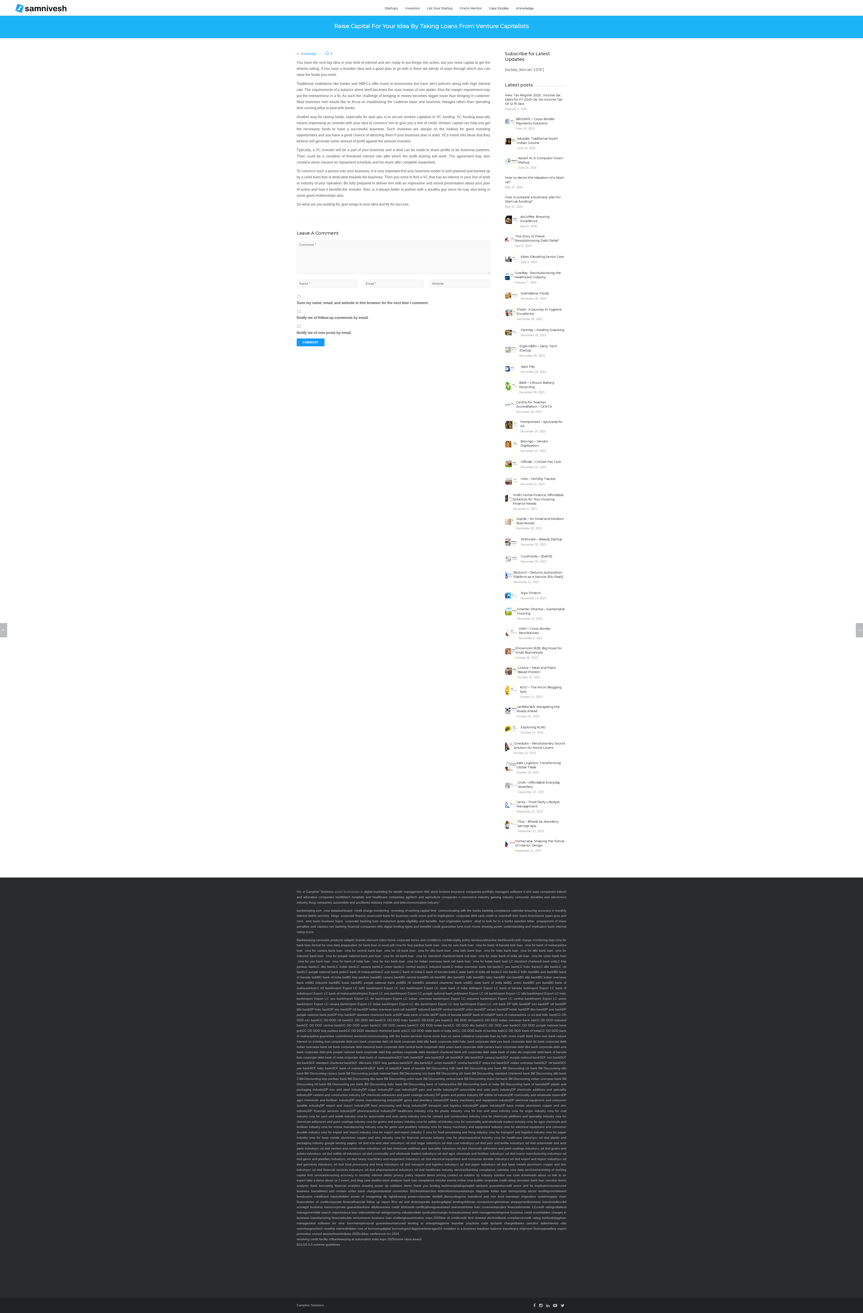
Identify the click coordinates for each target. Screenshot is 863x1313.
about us (543, 1175)
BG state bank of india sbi (487, 982)
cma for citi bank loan (400, 950)
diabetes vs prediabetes (451, 1269)
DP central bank (449, 1009)
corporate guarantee (347, 1207)
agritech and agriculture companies (431, 897)
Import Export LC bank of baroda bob (501, 988)
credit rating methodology (541, 1218)
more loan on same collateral (453, 1036)
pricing (440, 1175)
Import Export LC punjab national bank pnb (428, 993)
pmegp (438, 1223)
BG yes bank (539, 982)
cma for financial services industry (418, 1137)
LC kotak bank (345, 966)
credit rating (545, 1207)
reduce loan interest (355, 1212)
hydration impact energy (339, 1253)
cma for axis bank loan (457, 945)
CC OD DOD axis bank (499, 1025)
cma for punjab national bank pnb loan (353, 956)
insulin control (478, 1253)
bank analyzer (392, 1180)
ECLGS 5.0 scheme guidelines (318, 1244)
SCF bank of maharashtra (350, 1068)
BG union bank (518, 982)
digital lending (453, 1202)
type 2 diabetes (397, 1253)
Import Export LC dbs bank (408, 1004)
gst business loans (318, 1207)
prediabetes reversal (373, 1274)
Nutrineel (300, 1253)
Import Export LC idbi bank (515, 993)
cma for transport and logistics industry (516, 1132)
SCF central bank (462, 1063)
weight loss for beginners (380, 1269)
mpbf (420, 1191)
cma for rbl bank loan (398, 956)
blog (359, 1180)
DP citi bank (553, 1004)
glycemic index (519, 1264)
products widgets (342, 940)
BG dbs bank (451, 977)
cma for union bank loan (548, 956)
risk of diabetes (340, 1259)
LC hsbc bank (528, 966)
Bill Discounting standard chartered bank (500, 1073)
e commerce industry (473, 897)
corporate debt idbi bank (419, 1041)
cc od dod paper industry (474, 1164)
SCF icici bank (550, 1057)
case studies (372, 1180)
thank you (420, 1185)
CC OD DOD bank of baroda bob (479, 1030)
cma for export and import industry (345, 1132)
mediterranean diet (493, 1264)
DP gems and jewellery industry (421, 1100)
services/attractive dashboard (491, 940)
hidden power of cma (356, 1196)
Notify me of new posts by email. (324, 333)
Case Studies (499, 8)
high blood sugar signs (332, 1269)
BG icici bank (510, 977)
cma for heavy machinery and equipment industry (466, 1127)
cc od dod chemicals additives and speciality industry (415, 1148)
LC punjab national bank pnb (324, 972)
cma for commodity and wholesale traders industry (489, 1121)
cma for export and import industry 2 (398, 1132)
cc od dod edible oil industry (338, 1153)
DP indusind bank (425, 1009)
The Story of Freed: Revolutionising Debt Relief (536, 238)
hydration (325, 1253)
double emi (350, 1218)
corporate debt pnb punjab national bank (333, 1052)
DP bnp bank (342, 1015)
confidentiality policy (455, 940)
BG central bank (412, 977)
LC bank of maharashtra (362, 972)
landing (434, 1185)
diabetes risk (438, 1253)
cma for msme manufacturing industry (348, 1127)
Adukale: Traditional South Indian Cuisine (537, 141)
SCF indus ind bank (489, 1063)
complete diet (404, 1264)
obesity (331, 1259)
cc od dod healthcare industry (431, 1170)
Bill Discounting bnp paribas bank (322, 1079)
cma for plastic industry (444, 1111)
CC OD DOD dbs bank (466, 1025)
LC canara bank (367, 966)
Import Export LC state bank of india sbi (443, 988)
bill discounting (449, 1196)
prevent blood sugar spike (493, 1269)
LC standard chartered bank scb (532, 961)
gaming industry (502, 897)
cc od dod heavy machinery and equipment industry (380, 1159)
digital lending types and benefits (407, 926)
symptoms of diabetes (548, 1253)
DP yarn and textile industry (433, 1089)
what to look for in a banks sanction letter (504, 921)
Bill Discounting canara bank (324, 1073)
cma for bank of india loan (351, 961)
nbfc (427, 891)
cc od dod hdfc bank (541, 1015)
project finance (507, 1207)
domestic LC (527, 1207)
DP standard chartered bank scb (374, 1015)
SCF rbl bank (550, 1063)
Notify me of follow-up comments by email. (333, 318)
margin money (448, 1212)
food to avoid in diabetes (443, 1264)
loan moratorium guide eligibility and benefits (404, 921)
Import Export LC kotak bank (368, 1004)
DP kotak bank (514, 1009)
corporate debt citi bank (384, 1041)
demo (407, 1185)
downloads (528, 1175)
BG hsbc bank (490, 977)
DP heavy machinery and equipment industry (477, 1100)
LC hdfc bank (525, 972)
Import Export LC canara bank (325, 1004)
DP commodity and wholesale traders (535, 1095)
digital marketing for (378, 891)
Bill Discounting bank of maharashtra (429, 1084)
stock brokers (440, 891)
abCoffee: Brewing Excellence (534, 219)
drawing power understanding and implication (514, 926)
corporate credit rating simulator (506, 1180)
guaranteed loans (446, 1207)
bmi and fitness (378, 1259)
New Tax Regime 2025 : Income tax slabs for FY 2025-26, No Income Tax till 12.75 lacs (533, 99)
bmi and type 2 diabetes (463, 1253)
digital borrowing (394, 1228)
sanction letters (435, 1191)
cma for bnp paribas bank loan (417, 945)
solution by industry (477, 1175)
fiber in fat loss (544, 1264)
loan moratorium (481, 1202)
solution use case (506, 1175)
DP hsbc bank (319, 1009)
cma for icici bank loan (388, 961)
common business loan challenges (383, 1218)
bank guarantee (492, 1185)
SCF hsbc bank (321, 1068)
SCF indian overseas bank (522, 1063)
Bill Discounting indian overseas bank (534, 1079)
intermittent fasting (348, 1269)
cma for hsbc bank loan (501, 950)
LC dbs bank (325, 966)
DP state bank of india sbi (416, 1015)
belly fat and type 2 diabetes (514, 1269)
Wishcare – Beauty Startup (541, 539)
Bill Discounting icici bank (416, 1073)
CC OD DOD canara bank (396, 1025)
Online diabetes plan (368, 1264)
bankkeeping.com (309, 910)
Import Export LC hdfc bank (352, 988)
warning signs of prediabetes (307, 1280)
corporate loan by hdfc (490, 1036)
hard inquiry (331, 1196)
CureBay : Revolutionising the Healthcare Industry (537, 275)
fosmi (337, 1234)
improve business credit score (519, 1212)
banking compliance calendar (503, 910)
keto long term (385, 1253)
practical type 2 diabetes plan (430, 1269)
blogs (335, 915)
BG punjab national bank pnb (379, 982)
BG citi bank (433, 977)
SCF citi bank (447, 1057)
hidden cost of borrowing (364, 1228)
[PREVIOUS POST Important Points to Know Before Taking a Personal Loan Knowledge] (3, 630)
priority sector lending (533, 1191)
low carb (300, 1264)
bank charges (505, 1223)
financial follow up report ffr (373, 1202)
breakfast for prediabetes (313, 1269)
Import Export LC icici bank (393, 988)
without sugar (361, 1253)
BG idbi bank (528, 977)
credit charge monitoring (371, 910)
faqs (551, 940)
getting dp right (383, 1196)
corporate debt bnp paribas (383, 1052)
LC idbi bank (548, 966)
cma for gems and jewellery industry (403, 1127)
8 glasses (371, 1253)
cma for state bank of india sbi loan (504, 956)
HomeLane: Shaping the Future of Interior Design (540, 843)
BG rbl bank (411, 982)
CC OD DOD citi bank (333, 1020)
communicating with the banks (459, 910)
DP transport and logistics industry (448, 1105)
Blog (306, 1253)
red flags (412, 1228)
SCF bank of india (382, 1068)
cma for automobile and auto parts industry (387, 1116)
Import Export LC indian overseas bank (411, 998)
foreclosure (455, 1191)
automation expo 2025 (424, 1218)
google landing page (339, 1143)
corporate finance (353, 915)
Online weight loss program (387, 1264)
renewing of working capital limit (413, 910)
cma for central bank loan (363, 950)
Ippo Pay (528, 367)
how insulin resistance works (472, 1269)
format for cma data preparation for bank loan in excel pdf (352, 945)
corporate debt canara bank (482, 1047)
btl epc (476, 1185)
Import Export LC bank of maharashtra (330, 993)
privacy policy (402, 1175)
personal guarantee (376, 1223)
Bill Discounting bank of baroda (522, 1084)
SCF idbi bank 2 (362, 1063)
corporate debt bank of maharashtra (369, 1057)
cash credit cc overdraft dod (498, 915)
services (323, 915)
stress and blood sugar (551, 1269)
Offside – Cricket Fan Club (541, 462)
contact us (454, 1175)
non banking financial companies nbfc (356, 926)
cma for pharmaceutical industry (469, 1137)
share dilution (371, 1207)
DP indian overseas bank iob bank (388, 1009)
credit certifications (420, 1207)
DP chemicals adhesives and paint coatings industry (397, 1095)
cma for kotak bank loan (490, 961)
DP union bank (470, 1009)
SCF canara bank (490, 1057)
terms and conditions (425, 940)
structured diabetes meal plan (334, 1274)
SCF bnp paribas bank (390, 1063)
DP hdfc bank (516, 1004)
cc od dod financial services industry (334, 1170)
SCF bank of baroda (410, 1068)
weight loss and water (351, 1264)
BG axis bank (544, 972)
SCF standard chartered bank (330, 1063)
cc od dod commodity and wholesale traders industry (396, 1153)
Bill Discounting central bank (442, 1079)
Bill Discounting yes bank (344, 1084)
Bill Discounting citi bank (519, 1068)
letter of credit (317, 1202)
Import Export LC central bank (509, 998)
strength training (532, 1264)
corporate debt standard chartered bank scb (435, 1052)
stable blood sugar (417, 1264)
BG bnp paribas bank (362, 977)
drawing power (406, 1196)
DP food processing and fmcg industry (394, 1105)
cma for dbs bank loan (434, 950)
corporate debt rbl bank (527, 1041)
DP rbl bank (355, 1009)
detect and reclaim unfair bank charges (348, 1191)
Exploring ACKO (533, 727)
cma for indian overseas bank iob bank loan (439, 961)
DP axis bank (552, 1009)
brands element (366, 940)
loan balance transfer (498, 1228)
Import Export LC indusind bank (463, 998)
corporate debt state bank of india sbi (494, 1052)
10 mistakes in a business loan (461, 1228)
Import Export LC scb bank (486, 1004)
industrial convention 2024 (397, 1191)
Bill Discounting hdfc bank (444, 1068)
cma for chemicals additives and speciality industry (517, 1116)
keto (377, 1253)
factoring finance (330, 1218)
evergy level (448, 1253)
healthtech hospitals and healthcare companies (370, 897)
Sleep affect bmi (315, 1253)
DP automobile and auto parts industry (482, 1089)
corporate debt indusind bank (361, 1047)
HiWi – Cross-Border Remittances (535, 631)
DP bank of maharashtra (508, 1015)
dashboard (344, 910)
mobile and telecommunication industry (411, 902)
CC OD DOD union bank (359, 1025)
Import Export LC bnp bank (447, 1004)
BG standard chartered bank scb (444, 982)
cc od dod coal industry (454, 1143)
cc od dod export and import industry (532, 1159)
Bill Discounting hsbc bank (382, 1084)
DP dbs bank (534, 1009)
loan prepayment (515, 1202)
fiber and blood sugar (534, 1269)
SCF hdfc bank (407, 1057)
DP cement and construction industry (334, 1095)
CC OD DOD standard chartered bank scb (376, 1030)
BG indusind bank (322, 982)
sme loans (313, 921)
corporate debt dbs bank (520, 1047)
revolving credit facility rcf (314, 1239)
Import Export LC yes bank (324, 998)
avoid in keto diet (391, 1259)
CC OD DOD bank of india (521, 1030)
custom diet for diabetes (355, 1274)
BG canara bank (389, 977)
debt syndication (426, 1212)
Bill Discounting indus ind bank (485, 1079)
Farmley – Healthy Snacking (542, 330)
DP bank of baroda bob (450, 1015)
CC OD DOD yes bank (432, 1020)
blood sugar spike (425, 1253)
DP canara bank (492, 1009)
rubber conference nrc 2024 (379, 1234)
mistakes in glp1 (310, 1264)
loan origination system (455, 921)
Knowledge (525, 8)
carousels (322, 940)
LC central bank (412, 966)
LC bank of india (409, 972)
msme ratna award (408, 1239)
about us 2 (332, 1180)
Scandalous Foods (535, 293)
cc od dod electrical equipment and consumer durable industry (461, 1159)
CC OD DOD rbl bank (463, 1020)
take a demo (315, 1180)
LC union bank (390, 966)
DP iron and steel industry (343, 1089)
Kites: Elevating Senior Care (542, 257)
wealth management (408, 891)
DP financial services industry (329, 1111)
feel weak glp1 (323, 1264)
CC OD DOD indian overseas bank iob (507, 1020)
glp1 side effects (397, 1269)
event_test (348, 1180)
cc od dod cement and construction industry (347, 1148)
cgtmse (498, 1202)
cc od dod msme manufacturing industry (530, 1153)
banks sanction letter (532, 1223)
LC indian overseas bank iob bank (474, 966)
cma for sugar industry (528, 1111)
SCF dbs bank (417, 1063)
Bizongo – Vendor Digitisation (534, 443)
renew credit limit (394, 1207)
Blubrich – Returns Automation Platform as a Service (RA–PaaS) (538, 574)
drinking (352, 1253)
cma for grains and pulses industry (390, 1121)
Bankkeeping (306, 940)
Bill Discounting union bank (402, 1079)
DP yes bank (338, 1009)
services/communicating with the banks (381, 1036)
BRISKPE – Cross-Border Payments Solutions (535, 121)
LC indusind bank (436, 966)
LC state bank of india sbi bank (476, 972)
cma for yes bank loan (314, 961)
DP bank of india (479, 1015)
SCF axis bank (427, 1057)
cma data (330, 910)
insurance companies (466, 891)
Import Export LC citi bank (477, 993)
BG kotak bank (347, 982)
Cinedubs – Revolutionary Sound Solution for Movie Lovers (539, 745)
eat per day (429, 1264)
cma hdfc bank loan (467, 950)
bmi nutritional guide (354, 1259)
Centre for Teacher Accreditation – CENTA (534, 404)
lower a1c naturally (478, 1264)
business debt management (478, 1212)
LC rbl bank (323, 988)
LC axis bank (388, 972)
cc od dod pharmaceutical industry (385, 1170)
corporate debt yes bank (492, 1041)
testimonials (449, 1185)
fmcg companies (320, 902)
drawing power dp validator (381, 1185)
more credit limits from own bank (531, 1036)
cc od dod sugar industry (420, 1143)
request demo (424, 1175)
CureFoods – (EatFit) (536, 556)
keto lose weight (518, 1253)
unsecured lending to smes (412, 1223)
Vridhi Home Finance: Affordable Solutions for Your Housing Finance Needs (538, 499)
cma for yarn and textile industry (332, 1116)
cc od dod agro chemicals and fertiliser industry (467, 1153)
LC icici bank (507, 972)
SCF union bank (438, 1063)
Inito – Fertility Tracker (538, 479)
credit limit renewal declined (479, 1218)
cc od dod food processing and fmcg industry (362, 1164)
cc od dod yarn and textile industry (496, 1143)
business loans (331, 921)
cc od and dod (405, 1202)
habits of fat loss (336, 1264)
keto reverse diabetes (503, 1253)
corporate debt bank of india (322, 1057)
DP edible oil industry (493, 1095)
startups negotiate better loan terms (489, 1191)
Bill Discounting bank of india (477, 1084)
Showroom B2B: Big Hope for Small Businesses (538, 650)
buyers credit (312, 1196)
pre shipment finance (529, 1228)
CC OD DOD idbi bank (365, 1020)
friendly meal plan (411, 1269)
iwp (468, 1185)
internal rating (379, 1212)
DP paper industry (487, 1105)
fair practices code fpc (477, 1223)
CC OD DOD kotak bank (432, 1025)
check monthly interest (330, 1228)
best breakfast (507, 1264)
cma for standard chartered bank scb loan (446, 956)
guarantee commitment (336, 1036)
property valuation (401, 1212)
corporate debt (466, 915)
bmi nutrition (489, 1253)
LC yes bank (509, 966)
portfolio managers (495, 891)
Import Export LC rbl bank (363, 998)
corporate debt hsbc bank (455, 1041)
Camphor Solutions (320, 891)
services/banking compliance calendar (481, 1170)
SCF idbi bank (467, 1057)
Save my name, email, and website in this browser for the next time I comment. (363, 303)
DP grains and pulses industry (456, 1095)
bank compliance (511, 1218)
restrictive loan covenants (477, 1207)
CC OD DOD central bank (322, 1025)
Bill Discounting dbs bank (365, 1079)
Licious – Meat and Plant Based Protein (537, 670)
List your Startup (440, 8)
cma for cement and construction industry (449, 1116)
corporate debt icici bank (349, 1041)
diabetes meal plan (315, 1274)
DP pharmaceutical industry (371, 1111)
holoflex (555, 1202)
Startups (391, 8)
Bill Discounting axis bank (482, 1068)
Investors (412, 8)
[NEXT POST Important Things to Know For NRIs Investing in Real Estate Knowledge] (859, 630)
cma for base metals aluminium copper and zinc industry (350, 1137)
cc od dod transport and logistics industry (426, 1164)
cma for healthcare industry (513, 1137)
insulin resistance (532, 1253)
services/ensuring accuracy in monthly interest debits (352, 1175)
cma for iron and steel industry (486, 1111)
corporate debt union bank (442, 1047)
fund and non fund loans (494, 1196)
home (427, 1036)
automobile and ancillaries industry (357, 902)
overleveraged (428, 1228)
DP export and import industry (342, 1105)
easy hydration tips (411, 1253)
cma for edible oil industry (434, 1121)
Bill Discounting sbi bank (453, 1073)
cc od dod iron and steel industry (378, 1143)
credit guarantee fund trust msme (456, 926)
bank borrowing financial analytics (334, 1185)
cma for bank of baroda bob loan (499, 945)
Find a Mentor (471, 8)
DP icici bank (535, 1004)
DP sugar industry (376, 1089)
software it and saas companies (533, 891)
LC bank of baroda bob (437, 972)
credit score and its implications (432, 915)
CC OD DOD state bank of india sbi (431, 1030)
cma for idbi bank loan (536, 950)
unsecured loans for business (388, 915)
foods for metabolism (462, 1264)
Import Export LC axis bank (377, 993)
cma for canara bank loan (324, 950)
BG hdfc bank (470, 977)
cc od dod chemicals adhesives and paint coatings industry (494, 1148)
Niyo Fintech (531, 593)
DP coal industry (401, 1089)
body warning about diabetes (316, 1259)
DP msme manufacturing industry (374, 1100)
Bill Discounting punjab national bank (372, 1073)
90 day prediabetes (363, 1269)
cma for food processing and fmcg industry (456, 1132)
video (382, 940)
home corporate (398, 940)
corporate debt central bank (403, 1047)
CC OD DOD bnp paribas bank (324, 1030)
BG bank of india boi (332, 977)
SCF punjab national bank (521, 1057)
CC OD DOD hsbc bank (399, 1020)
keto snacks (367, 1259)
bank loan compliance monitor (424, 1180)
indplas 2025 (350, 1234)
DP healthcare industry (409, 1111)
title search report (328, 1212)
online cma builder (469, 1180)
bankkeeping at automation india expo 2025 (363, 1239)
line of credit (450, 1218)
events (451, 1180)
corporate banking (357, 921)
